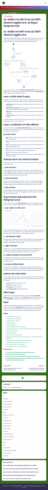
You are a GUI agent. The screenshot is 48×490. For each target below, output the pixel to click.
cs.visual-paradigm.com (11, 324)
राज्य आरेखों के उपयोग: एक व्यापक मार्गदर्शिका (13, 316)
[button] (23, 378)
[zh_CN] (20, 13)
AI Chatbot (5, 398)
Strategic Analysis (7, 439)
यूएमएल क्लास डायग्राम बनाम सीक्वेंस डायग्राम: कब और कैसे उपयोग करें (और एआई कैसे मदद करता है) (21, 472)
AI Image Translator (8, 401)
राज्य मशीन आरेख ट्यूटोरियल (11, 332)
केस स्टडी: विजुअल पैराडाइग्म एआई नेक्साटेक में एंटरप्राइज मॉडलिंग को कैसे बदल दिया (20, 352)
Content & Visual (7, 423)
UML (4, 445)
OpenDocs (5, 431)
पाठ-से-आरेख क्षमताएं (13, 248)
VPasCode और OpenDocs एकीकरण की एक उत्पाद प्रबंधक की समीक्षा (16, 478)
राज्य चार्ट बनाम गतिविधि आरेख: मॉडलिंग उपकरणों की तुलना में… (16, 326)
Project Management (8, 434)
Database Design (7, 426)
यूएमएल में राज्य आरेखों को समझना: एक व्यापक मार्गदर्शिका (15, 344)
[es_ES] (11, 13)
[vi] (19, 13)
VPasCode (5, 455)
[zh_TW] (22, 13)
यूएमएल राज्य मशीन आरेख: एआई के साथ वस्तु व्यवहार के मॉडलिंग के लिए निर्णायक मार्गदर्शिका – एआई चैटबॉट (24, 328)
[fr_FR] (12, 13)
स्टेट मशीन (34, 305)
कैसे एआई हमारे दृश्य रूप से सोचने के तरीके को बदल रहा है (15, 354)
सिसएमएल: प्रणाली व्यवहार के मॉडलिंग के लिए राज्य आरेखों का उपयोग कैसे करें (19, 340)
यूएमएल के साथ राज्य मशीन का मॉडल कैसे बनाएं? (14, 334)
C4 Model (5, 417)
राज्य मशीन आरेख (12, 91)
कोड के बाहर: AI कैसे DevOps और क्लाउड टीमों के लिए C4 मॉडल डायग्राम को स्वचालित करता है (23, 356)
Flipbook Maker (6, 428)
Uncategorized (6, 447)
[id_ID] (13, 13)
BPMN (4, 412)
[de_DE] (8, 13)
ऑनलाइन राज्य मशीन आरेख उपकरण (12, 330)
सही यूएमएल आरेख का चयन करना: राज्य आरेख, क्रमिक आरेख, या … (17, 346)
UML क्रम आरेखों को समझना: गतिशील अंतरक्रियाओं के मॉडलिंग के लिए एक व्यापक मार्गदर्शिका (19, 465)
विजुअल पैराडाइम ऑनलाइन (10, 322)
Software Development (8, 436)
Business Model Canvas (8, 415)
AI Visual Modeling (8, 16)
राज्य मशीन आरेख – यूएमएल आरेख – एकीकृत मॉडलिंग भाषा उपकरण (17, 342)
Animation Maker (7, 407)
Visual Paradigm (7, 453)
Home (3, 7)
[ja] (14, 13)
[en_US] (9, 13)
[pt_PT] (17, 13)
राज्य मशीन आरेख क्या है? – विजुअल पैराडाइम (13, 318)
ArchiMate (5, 409)
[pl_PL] (16, 13)
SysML (10, 268)
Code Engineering (7, 420)
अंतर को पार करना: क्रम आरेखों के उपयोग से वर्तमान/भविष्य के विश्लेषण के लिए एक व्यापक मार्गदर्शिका (20, 468)
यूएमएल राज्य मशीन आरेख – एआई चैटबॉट (13, 320)
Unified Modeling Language (9, 450)
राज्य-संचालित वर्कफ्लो (16, 121)
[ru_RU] (18, 13)
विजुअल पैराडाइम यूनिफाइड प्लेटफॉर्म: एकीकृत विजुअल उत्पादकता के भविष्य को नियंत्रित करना (19, 475)
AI (3, 396)
